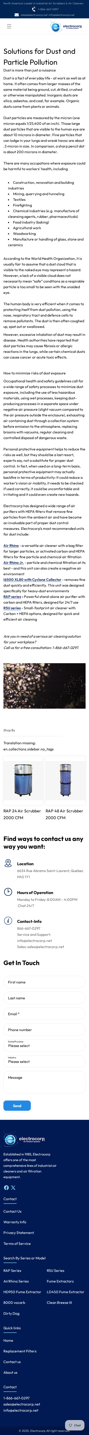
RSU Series (55, 1270)
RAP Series (12, 1270)
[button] (9, 26)
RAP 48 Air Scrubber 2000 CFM (64, 814)
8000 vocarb (14, 1302)
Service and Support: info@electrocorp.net (34, 937)
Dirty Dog (11, 1313)
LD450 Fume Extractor (65, 1292)
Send (17, 1105)
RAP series (12, 596)
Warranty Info (14, 1222)
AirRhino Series (16, 1281)
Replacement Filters (20, 1351)
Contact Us (12, 1211)
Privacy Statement (18, 1232)
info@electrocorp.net (61, 15)
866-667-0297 (28, 928)
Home (8, 1340)
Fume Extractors (60, 1281)
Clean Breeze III (59, 1302)
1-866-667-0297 (48, 9)
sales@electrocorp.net (34, 15)
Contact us (12, 1361)
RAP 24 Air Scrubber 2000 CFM (22, 814)
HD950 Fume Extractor (22, 1292)
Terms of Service (17, 1243)
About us (10, 1372)
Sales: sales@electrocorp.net (40, 946)
